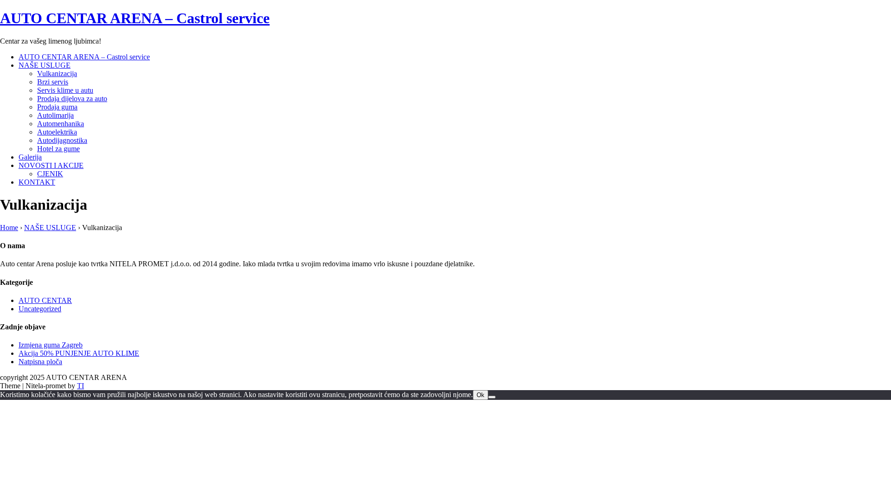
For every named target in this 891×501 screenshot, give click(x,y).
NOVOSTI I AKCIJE (51, 165)
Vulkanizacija (57, 73)
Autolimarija (55, 115)
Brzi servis (52, 82)
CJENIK (50, 174)
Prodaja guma (57, 107)
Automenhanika (60, 124)
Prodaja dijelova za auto (72, 99)
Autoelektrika (57, 132)
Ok (480, 395)
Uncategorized (40, 309)
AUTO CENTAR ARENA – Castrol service (135, 18)
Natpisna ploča (40, 362)
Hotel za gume (58, 149)
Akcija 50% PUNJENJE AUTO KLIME (79, 353)
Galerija (30, 157)
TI (80, 386)
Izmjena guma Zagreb (51, 345)
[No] (492, 397)
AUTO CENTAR (45, 300)
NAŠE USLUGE (45, 65)
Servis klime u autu (65, 90)
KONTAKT (37, 182)
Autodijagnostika (62, 140)
